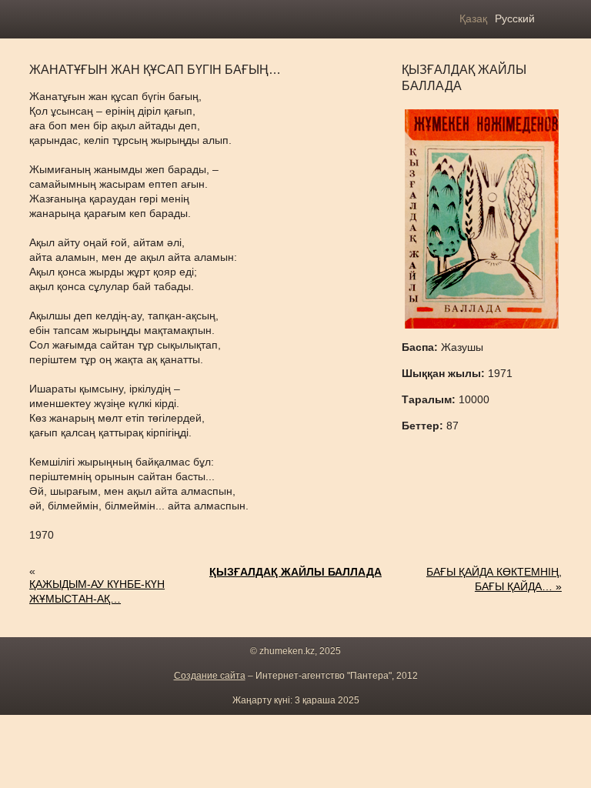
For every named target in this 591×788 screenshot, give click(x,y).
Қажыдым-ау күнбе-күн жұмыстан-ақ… (97, 591)
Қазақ (473, 18)
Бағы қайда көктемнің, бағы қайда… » (494, 579)
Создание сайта (209, 675)
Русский (515, 18)
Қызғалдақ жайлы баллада (295, 572)
